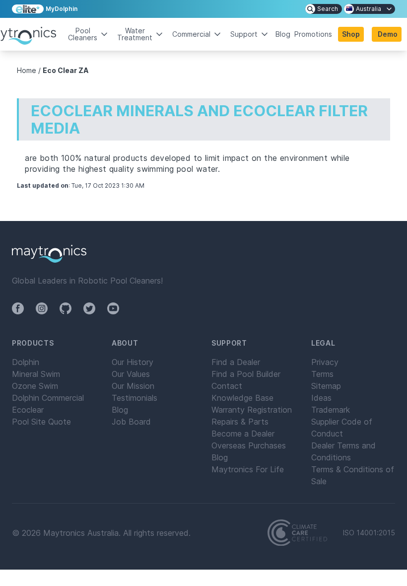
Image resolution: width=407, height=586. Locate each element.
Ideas (321, 398)
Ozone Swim (35, 386)
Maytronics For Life (247, 469)
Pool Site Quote (41, 422)
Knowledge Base (242, 398)
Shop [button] (351, 34)
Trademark (330, 410)
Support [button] (244, 34)
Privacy (325, 362)
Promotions (313, 34)
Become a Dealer (242, 434)
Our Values (131, 374)
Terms (322, 374)
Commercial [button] (191, 34)
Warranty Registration (251, 410)
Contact (226, 386)
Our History (132, 362)
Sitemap (326, 386)
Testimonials (134, 398)
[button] (387, 34)
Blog (282, 34)
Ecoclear (28, 410)
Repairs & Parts (240, 422)
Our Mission (133, 386)
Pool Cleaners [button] (82, 34)
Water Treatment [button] (134, 34)
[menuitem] (323, 9)
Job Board (131, 422)
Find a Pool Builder (245, 374)
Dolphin (25, 362)
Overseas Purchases (248, 445)
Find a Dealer (235, 362)
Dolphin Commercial (48, 398)
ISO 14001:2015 (369, 533)
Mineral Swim (36, 374)
